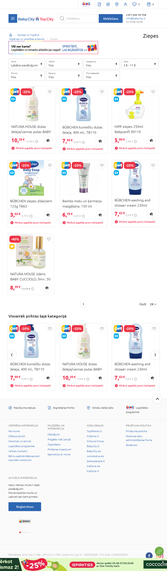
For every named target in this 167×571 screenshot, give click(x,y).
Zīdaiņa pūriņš (16, 436)
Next (155, 354)
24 (152, 304)
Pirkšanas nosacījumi (59, 449)
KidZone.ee (93, 466)
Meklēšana (110, 18)
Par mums (14, 431)
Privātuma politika (136, 431)
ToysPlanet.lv (94, 431)
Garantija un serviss (19, 441)
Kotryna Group (95, 441)
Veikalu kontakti (17, 451)
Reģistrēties (24, 506)
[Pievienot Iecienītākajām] (50, 92)
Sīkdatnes (131, 445)
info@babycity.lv (136, 18)
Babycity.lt (93, 446)
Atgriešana (54, 444)
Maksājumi (54, 434)
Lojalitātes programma (21, 446)
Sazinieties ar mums (59, 454)
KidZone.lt (93, 471)
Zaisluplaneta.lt (96, 461)
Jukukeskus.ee (95, 456)
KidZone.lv (93, 436)
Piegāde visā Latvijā (59, 439)
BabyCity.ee (94, 451)
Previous (11, 354)
